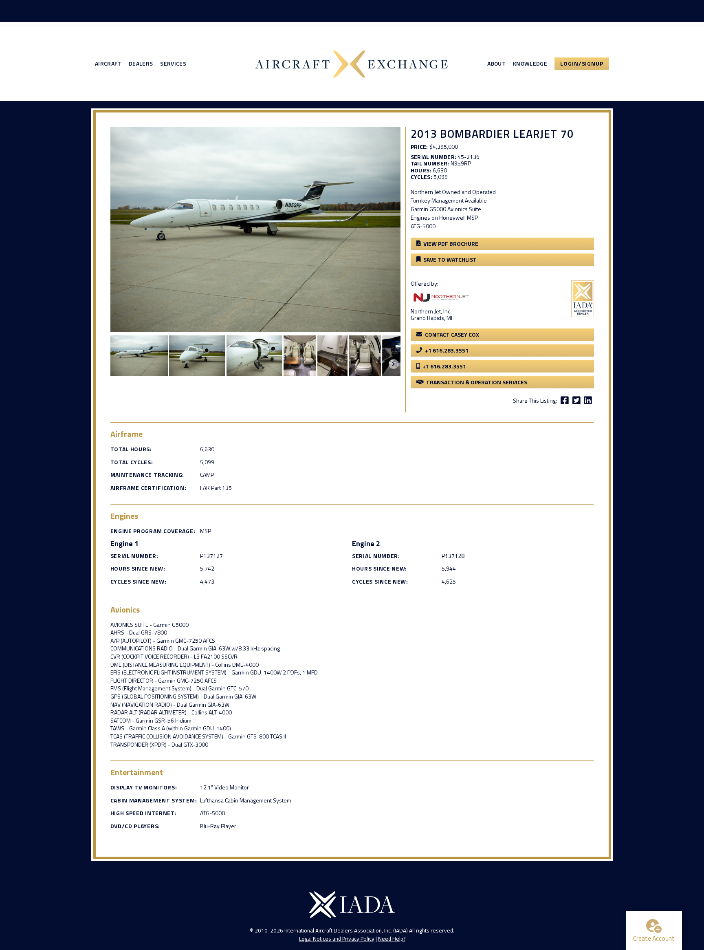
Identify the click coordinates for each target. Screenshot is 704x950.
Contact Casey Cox (452, 334)
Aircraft (108, 63)
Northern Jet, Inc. (431, 311)
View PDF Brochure (450, 243)
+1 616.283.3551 (447, 350)
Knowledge (530, 63)
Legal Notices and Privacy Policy (336, 939)
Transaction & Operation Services (476, 382)
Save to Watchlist (450, 259)
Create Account (654, 938)
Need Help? (391, 939)
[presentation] (393, 364)
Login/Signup (581, 63)
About (496, 63)
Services (173, 63)
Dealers (141, 63)
